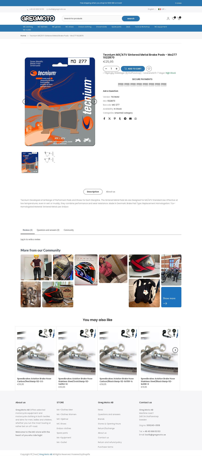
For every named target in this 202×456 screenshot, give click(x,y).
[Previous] (25, 101)
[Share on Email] (130, 118)
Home (23, 36)
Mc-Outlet (62, 442)
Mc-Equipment (64, 437)
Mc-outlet (27, 30)
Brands (101, 419)
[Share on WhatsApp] (135, 118)
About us (110, 191)
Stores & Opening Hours (109, 423)
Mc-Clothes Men (65, 409)
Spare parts (116, 27)
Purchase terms (105, 447)
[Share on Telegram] (125, 118)
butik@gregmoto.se (57, 9)
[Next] (94, 101)
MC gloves (56, 27)
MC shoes (70, 27)
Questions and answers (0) (48, 230)
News (100, 409)
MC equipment (161, 27)
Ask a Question (110, 91)
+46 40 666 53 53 (36, 9)
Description (93, 191)
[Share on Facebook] (104, 118)
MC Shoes (61, 423)
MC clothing (28, 27)
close (24, 3)
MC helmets (42, 27)
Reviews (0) (27, 230)
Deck (128, 27)
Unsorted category (124, 112)
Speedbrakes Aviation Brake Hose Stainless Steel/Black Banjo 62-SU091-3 (158, 381)
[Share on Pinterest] (115, 118)
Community (69, 230)
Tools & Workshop (142, 27)
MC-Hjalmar (62, 419)
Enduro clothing (84, 27)
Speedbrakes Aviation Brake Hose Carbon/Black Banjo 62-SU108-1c (117, 380)
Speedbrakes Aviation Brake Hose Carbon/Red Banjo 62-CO (34, 380)
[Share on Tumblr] (120, 118)
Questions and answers (109, 414)
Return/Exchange (106, 428)
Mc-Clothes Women (66, 414)
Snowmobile (101, 27)
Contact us (103, 437)
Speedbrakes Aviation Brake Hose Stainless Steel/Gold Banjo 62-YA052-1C (75, 381)
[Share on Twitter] (109, 118)
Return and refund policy (110, 442)
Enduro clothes (64, 428)
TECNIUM (115, 97)
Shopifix (86, 454)
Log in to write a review (30, 240)
